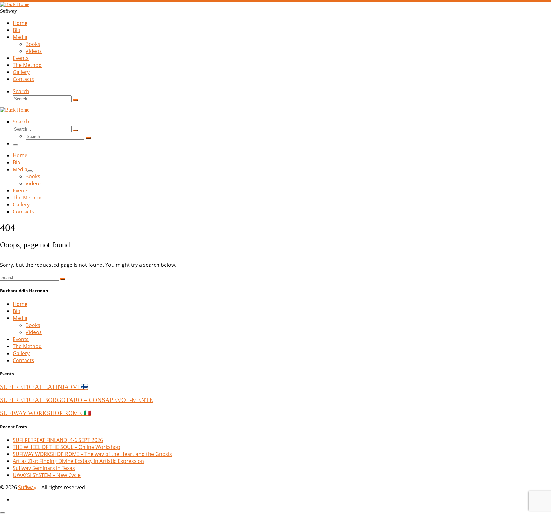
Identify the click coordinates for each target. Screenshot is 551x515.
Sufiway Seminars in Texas (44, 468)
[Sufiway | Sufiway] (14, 4)
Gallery (21, 353)
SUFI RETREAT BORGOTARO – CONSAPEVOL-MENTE (76, 400)
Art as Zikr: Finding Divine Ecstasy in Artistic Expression (78, 461)
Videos (34, 332)
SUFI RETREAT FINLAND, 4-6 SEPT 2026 (58, 440)
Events (21, 339)
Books (33, 325)
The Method (27, 346)
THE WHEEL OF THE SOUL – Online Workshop (66, 447)
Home (20, 304)
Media (20, 318)
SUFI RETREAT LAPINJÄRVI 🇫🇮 (44, 387)
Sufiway (27, 487)
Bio (16, 311)
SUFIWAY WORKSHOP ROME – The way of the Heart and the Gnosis (92, 454)
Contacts (23, 360)
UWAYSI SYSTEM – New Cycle (47, 475)
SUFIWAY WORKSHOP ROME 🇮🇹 (45, 413)
